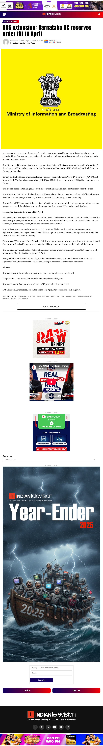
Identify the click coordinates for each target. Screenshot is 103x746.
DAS (39, 296)
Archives (7, 456)
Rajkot (7, 299)
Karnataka (71, 296)
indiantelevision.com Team (24, 43)
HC (64, 296)
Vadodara (23, 299)
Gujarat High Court (51, 296)
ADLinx (76, 690)
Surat (14, 299)
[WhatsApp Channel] (67, 727)
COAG (33, 296)
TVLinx (26, 690)
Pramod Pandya (85, 296)
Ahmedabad (23, 296)
